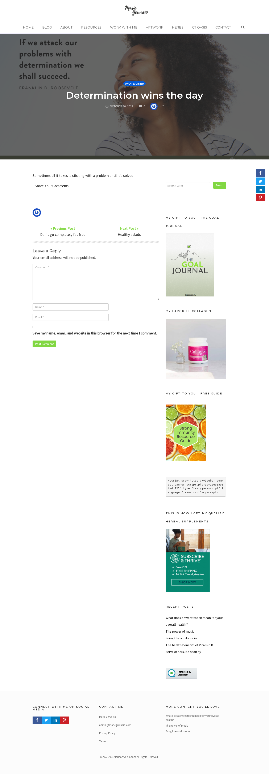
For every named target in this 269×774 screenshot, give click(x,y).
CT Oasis (199, 27)
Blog (47, 27)
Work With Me (123, 27)
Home (28, 27)
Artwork (154, 27)
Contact (223, 27)
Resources (91, 27)
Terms (102, 741)
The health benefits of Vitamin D (189, 645)
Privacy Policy (107, 733)
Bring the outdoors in (181, 638)
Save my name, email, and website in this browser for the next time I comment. (95, 333)
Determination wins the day (134, 95)
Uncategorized (134, 83)
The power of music (180, 631)
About (66, 27)
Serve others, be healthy (183, 652)
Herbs (177, 27)
